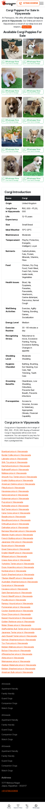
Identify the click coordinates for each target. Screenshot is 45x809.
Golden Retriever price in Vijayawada (18, 621)
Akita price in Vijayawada (13, 657)
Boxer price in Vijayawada (13, 545)
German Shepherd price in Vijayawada (19, 639)
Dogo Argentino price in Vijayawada (18, 567)
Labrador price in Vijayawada (15, 458)
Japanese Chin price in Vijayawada (17, 542)
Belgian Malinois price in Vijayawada (18, 647)
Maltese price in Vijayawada (14, 473)
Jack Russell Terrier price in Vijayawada (19, 636)
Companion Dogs (9, 703)
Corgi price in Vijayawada (13, 585)
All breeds (6, 684)
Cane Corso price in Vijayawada (16, 513)
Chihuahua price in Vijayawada (15, 524)
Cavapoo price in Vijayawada (15, 589)
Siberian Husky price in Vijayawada (17, 534)
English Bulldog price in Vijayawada (17, 480)
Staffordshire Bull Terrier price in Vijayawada (21, 629)
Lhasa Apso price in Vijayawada (16, 560)
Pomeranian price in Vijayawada (16, 607)
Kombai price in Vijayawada (14, 571)
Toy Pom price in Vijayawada (15, 643)
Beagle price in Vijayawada (14, 516)
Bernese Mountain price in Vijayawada (19, 531)
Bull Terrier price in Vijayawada (15, 509)
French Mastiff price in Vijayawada (17, 596)
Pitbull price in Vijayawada (13, 487)
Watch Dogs (7, 708)
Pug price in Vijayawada (12, 502)
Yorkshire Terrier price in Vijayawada (18, 563)
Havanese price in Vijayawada (15, 491)
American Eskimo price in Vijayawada (18, 484)
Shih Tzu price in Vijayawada (14, 462)
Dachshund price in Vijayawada (16, 466)
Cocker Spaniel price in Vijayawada (17, 610)
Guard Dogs (7, 698)
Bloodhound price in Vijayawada (16, 520)
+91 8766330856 (10, 791)
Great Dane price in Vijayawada (16, 549)
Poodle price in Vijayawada (14, 600)
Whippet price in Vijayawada (14, 556)
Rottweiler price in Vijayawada (15, 505)
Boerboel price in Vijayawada (15, 451)
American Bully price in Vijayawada (17, 672)
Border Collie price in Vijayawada (16, 455)
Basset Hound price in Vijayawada (17, 618)
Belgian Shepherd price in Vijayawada (18, 668)
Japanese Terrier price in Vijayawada (18, 632)
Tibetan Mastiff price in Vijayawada (17, 578)
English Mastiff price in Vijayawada (17, 553)
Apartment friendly (10, 688)
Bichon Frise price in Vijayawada (16, 650)
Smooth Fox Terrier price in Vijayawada (19, 477)
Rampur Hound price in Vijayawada (17, 603)
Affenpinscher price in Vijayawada (17, 654)
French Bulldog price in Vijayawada (17, 538)
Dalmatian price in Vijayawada (15, 527)
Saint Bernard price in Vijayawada (17, 592)
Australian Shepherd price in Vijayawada (20, 581)
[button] (42, 3)
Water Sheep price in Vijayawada (16, 625)
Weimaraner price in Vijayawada (16, 661)
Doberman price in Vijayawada (15, 498)
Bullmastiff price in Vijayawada (15, 469)
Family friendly (8, 693)
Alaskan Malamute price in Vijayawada (19, 665)
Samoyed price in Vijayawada (15, 495)
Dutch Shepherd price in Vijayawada (18, 574)
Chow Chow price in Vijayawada (16, 614)
